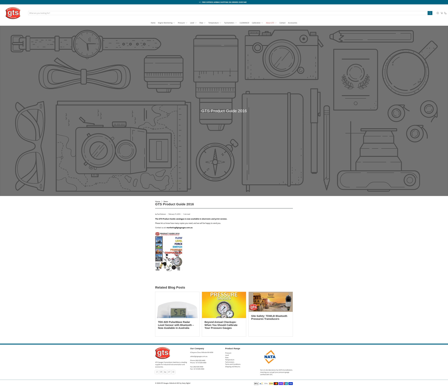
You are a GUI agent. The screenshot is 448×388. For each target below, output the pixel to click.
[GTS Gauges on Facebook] (157, 372)
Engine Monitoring (165, 23)
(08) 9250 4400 (200, 360)
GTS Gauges (164, 383)
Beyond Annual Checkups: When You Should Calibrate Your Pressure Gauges (221, 325)
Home (153, 23)
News (166, 201)
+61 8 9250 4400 (200, 363)
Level (192, 23)
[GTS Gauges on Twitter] (169, 372)
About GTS (270, 23)
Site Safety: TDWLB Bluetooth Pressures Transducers (269, 317)
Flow (201, 23)
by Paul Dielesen (160, 214)
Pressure (181, 23)
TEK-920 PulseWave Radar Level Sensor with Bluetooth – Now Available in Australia (176, 325)
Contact (282, 23)
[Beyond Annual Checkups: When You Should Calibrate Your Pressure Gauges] (224, 305)
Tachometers (229, 23)
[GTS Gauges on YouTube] (173, 372)
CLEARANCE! (244, 23)
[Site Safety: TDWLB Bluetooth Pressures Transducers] (271, 302)
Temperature (213, 23)
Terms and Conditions (232, 364)
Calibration (256, 23)
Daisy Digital (186, 383)
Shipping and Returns (232, 367)
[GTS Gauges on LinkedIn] (165, 372)
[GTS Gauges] (13, 13)
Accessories (292, 23)
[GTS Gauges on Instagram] (161, 372)
